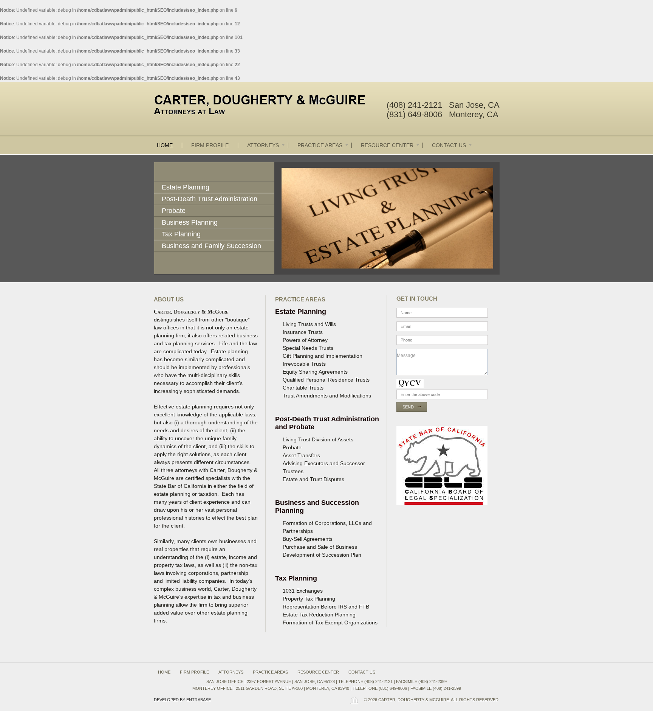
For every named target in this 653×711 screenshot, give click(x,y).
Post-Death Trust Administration (209, 199)
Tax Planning (181, 234)
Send (408, 407)
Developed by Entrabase (182, 699)
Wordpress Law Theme (354, 700)
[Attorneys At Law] (266, 106)
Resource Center (387, 145)
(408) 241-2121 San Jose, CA (443, 105)
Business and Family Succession (211, 246)
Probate (174, 210)
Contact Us (449, 145)
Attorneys (263, 145)
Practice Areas (319, 145)
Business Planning (190, 222)
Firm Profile (210, 145)
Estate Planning (185, 187)
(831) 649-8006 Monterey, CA (442, 114)
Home (165, 145)
